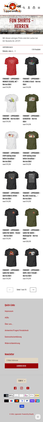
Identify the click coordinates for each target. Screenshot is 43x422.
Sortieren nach (8, 47)
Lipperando (18, 414)
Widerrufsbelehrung (12, 343)
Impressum (9, 311)
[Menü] (38, 7)
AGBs (7, 317)
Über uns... (9, 324)
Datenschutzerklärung (13, 337)
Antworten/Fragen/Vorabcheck (16, 330)
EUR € (21, 381)
